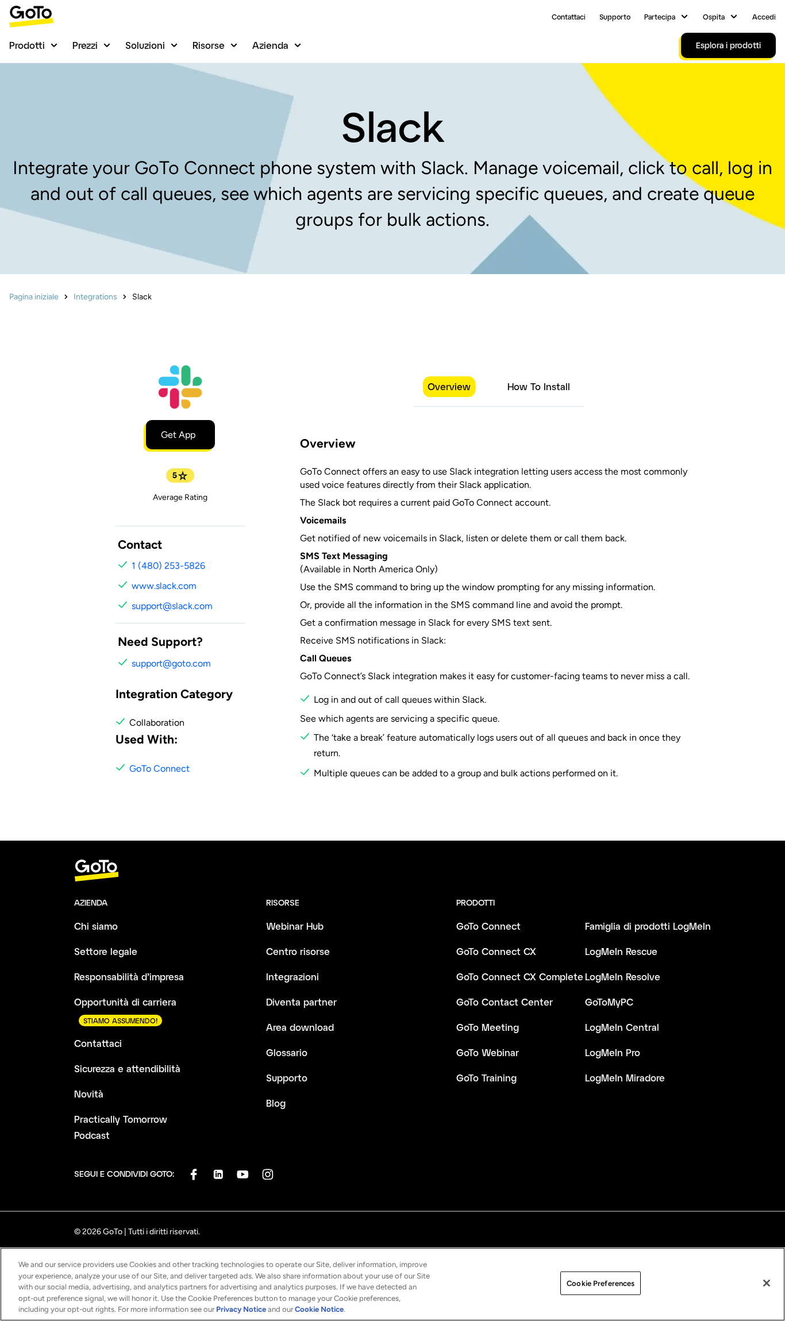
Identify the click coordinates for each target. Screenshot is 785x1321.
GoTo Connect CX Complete (519, 976)
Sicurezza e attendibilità (127, 1068)
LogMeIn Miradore (625, 1077)
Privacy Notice (241, 1309)
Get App (178, 434)
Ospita (714, 17)
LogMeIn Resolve (622, 976)
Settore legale (105, 951)
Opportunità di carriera (125, 1001)
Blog (276, 1102)
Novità (88, 1093)
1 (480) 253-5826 (168, 565)
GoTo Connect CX (496, 951)
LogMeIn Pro (612, 1052)
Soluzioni (145, 45)
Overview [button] (449, 386)
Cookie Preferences (600, 1283)
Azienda (270, 45)
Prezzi (85, 45)
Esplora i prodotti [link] (728, 45)
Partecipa (659, 17)
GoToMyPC (609, 1001)
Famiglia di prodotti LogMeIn (648, 926)
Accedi (764, 17)
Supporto (614, 17)
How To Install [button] (538, 386)
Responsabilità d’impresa (129, 976)
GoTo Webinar (487, 1052)
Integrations (95, 297)
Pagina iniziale (34, 297)
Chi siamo (96, 926)
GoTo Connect (159, 768)
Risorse (209, 45)
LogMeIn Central (622, 1027)
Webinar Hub (295, 926)
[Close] (766, 1283)
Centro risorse (298, 951)
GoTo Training (486, 1077)
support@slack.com (172, 605)
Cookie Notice (319, 1309)
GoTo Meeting (487, 1027)
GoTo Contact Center (504, 1001)
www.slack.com (164, 585)
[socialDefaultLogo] (193, 1174)
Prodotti (27, 45)
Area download (300, 1027)
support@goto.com (171, 663)
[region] (392, 1284)
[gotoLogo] (31, 16)
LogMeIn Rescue (621, 951)
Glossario (286, 1052)
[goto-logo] (392, 871)
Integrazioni (292, 976)
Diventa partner (301, 1001)
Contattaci (569, 17)
